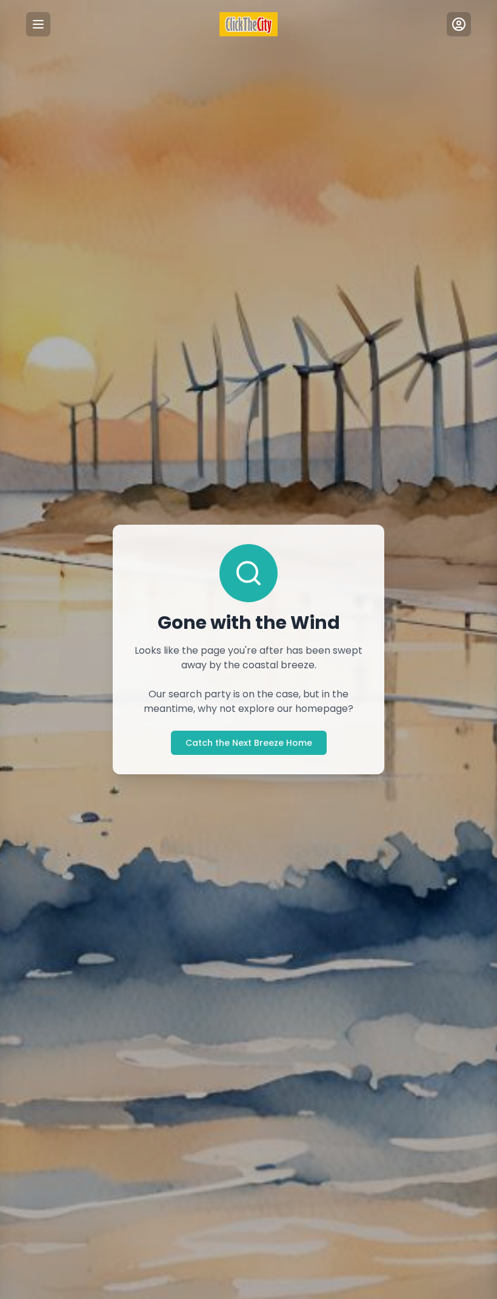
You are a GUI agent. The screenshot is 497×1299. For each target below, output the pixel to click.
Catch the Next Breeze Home (248, 743)
